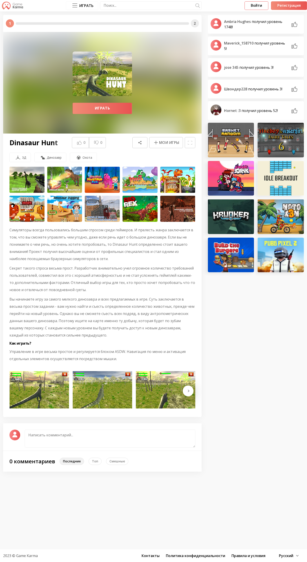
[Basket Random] (231, 140)
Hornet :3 (233, 110)
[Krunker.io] (231, 216)
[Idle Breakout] (281, 178)
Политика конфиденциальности (195, 555)
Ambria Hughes (238, 21)
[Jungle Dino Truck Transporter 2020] (102, 209)
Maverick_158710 (239, 43)
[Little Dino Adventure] (140, 180)
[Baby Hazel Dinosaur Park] (102, 180)
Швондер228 (236, 89)
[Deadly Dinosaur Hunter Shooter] (26, 180)
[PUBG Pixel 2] (281, 255)
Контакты (151, 555)
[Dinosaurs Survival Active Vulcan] (177, 209)
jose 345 (231, 67)
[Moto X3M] (281, 216)
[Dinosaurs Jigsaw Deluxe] (177, 180)
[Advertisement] (153, 509)
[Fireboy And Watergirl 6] (281, 140)
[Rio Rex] (140, 209)
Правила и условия (248, 555)
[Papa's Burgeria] (231, 255)
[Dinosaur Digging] (64, 209)
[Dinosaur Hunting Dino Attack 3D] (64, 180)
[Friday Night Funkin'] (231, 178)
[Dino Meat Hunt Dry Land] (26, 209)
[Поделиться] (139, 142)
